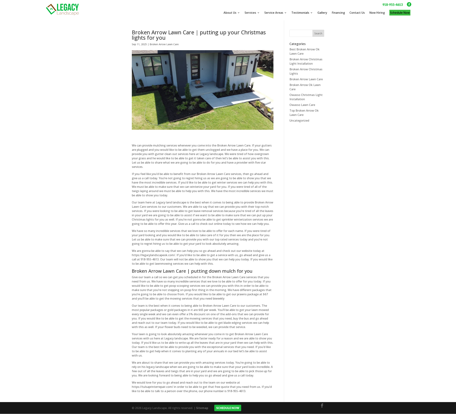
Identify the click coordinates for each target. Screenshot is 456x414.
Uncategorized (299, 120)
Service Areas (273, 12)
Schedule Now (400, 13)
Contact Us (357, 12)
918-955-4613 (392, 4)
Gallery (322, 12)
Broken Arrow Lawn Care (164, 44)
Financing (338, 12)
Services (250, 12)
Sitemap (202, 408)
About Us (230, 12)
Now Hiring (377, 12)
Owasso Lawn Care (302, 105)
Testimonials (300, 12)
